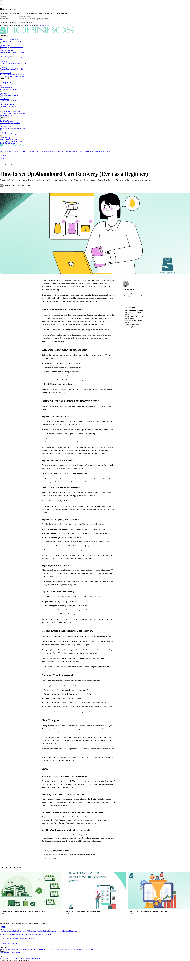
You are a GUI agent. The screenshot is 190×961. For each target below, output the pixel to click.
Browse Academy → (6, 141)
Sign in (2, 143)
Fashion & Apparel (6, 934)
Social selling (60, 151)
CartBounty (81, 434)
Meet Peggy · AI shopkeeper (27, 151)
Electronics (48, 934)
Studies (68, 283)
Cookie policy (36, 958)
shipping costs (69, 706)
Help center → (18, 141)
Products (3, 35)
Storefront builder (41, 151)
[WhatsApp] (7, 927)
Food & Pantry (29, 934)
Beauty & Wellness (18, 934)
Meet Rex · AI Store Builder (9, 151)
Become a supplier (6, 938)
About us (3, 953)
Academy (85, 151)
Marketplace (4, 115)
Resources (4, 117)
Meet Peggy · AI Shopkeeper (27, 931)
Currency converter (90, 949)
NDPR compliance (26, 958)
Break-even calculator (29, 949)
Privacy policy (15, 958)
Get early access (43, 18)
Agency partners (28, 938)
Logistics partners (17, 938)
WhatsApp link (41, 949)
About (100, 151)
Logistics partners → (6, 113)
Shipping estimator (64, 949)
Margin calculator (5, 949)
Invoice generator (52, 949)
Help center (106, 151)
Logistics (74, 151)
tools (75, 450)
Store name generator (76, 949)
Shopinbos (54, 450)
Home (1, 164)
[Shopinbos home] (39, 34)
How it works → (20, 76)
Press (7, 953)
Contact (17, 953)
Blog (96, 151)
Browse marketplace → (7, 76)
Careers (12, 953)
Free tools (91, 151)
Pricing (10, 115)
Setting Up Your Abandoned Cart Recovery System (134, 317)
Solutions (4, 78)
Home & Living (39, 934)
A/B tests (48, 619)
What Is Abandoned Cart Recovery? (135, 310)
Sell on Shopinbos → (20, 113)
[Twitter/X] (3, 927)
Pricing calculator (16, 949)
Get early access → (45, 25)
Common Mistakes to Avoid (132, 324)
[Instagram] (1, 927)
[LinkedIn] (5, 927)
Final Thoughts (129, 327)
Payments (68, 151)
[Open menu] (18, 143)
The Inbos (7, 164)
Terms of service (5, 958)
